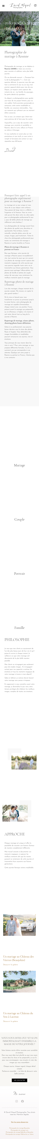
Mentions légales (23, 1114)
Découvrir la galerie (10, 965)
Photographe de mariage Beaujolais (19, 1128)
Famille (19, 628)
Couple (19, 519)
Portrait (19, 573)
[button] (3, 6)
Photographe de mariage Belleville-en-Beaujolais (19, 1132)
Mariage (19, 465)
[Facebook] (22, 1101)
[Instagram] (16, 1101)
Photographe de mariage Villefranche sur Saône (19, 1134)
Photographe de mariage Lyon (19, 1130)
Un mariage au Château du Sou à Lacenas (18, 1014)
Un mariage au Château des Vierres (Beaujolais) (18, 958)
